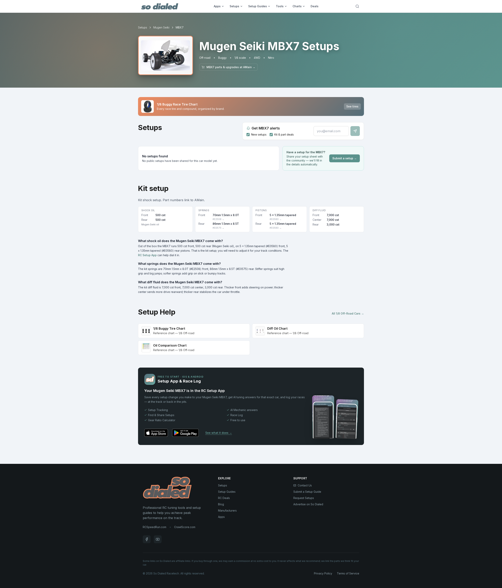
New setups (258, 134)
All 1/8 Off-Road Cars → (348, 313)
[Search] (357, 6)
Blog (221, 504)
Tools (280, 6)
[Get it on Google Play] (185, 433)
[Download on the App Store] (156, 433)
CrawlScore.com (184, 527)
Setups (234, 6)
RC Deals (224, 498)
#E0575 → (218, 227)
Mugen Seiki (161, 27)
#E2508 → (218, 219)
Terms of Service (348, 573)
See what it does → (218, 432)
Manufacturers (227, 510)
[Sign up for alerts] (355, 131)
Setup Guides (257, 6)
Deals (314, 6)
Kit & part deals (284, 134)
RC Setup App (147, 255)
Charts (297, 6)
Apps (217, 6)
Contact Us (305, 485)
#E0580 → (276, 219)
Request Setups (303, 498)
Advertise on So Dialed (308, 504)
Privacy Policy (323, 573)
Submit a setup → (344, 158)
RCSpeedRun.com (154, 527)
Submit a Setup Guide (307, 491)
